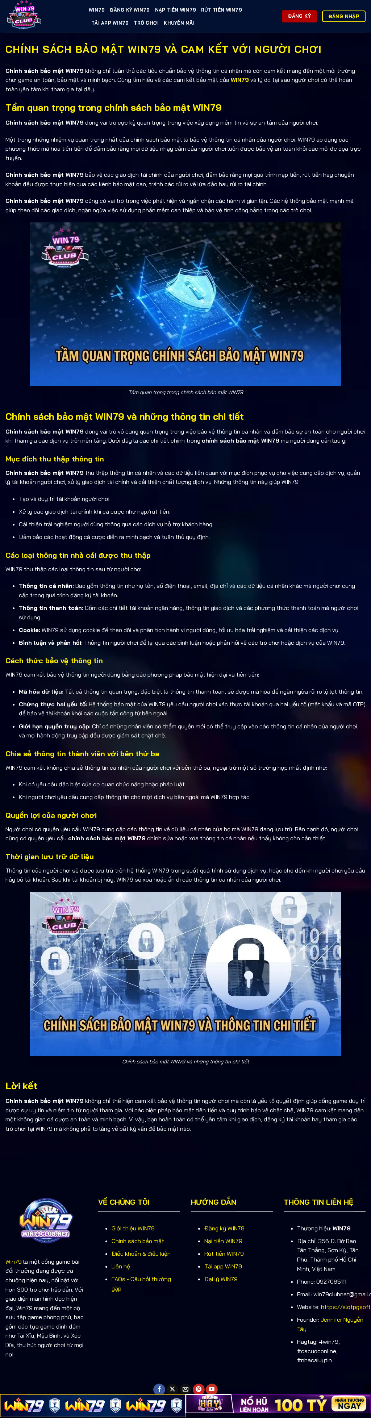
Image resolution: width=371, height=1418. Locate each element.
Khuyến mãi (179, 23)
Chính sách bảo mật (138, 1241)
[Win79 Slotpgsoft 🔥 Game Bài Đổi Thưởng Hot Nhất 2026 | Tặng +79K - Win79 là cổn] (41, 16)
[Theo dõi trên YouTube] (212, 1390)
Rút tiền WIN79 (221, 10)
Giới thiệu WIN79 (133, 1228)
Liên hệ (121, 1266)
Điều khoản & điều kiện (141, 1253)
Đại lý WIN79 (221, 1279)
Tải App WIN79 (110, 23)
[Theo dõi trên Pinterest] (199, 1390)
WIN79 (97, 10)
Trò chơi (146, 23)
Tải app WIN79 (223, 1266)
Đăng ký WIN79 (130, 10)
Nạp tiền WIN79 (175, 10)
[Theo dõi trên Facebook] (159, 1390)
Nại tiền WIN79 (223, 1241)
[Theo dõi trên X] (172, 1390)
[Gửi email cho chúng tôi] (186, 1390)
